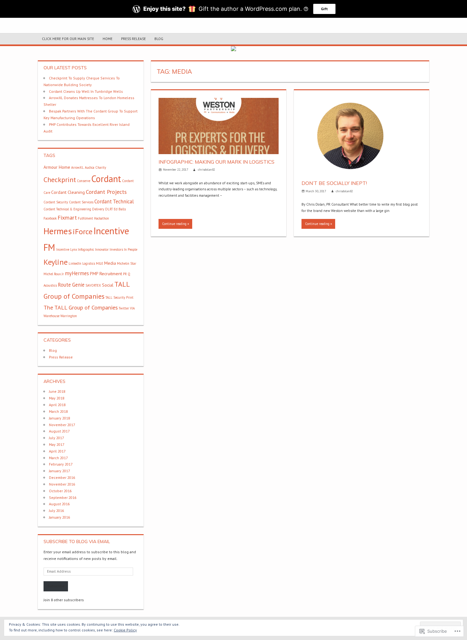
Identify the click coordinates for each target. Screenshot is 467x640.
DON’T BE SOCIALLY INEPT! (334, 183)
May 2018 (56, 398)
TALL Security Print (119, 297)
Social (107, 285)
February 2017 (60, 464)
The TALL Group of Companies (81, 307)
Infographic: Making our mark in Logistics (216, 162)
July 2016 (56, 510)
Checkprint (60, 179)
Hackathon (101, 218)
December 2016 (62, 477)
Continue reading (174, 223)
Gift (324, 8)
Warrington (68, 316)
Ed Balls (120, 209)
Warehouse (51, 316)
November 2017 (62, 424)
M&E (99, 263)
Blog (158, 39)
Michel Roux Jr (54, 274)
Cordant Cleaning (68, 192)
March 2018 (58, 411)
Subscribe (55, 585)
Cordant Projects (106, 191)
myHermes (77, 273)
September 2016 (62, 497)
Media (110, 263)
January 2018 (59, 418)
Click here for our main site (68, 39)
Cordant (106, 179)
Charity (100, 167)
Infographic (86, 249)
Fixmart (67, 217)
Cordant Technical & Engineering (67, 209)
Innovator (102, 249)
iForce (82, 231)
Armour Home (57, 167)
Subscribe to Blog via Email (77, 541)
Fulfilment (85, 218)
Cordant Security (56, 202)
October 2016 (60, 490)
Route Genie (71, 284)
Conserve (83, 181)
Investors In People (123, 249)
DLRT (109, 209)
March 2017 (58, 457)
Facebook (50, 218)
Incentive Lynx (66, 249)
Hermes (58, 231)
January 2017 (59, 470)
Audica (89, 167)
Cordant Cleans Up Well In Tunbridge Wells (86, 91)
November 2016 (62, 484)
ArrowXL (77, 167)
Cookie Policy (125, 630)
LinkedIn (75, 263)
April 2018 (57, 404)
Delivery (98, 209)
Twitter (124, 308)
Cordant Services (81, 202)
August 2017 (59, 431)
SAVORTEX (93, 285)
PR (125, 274)
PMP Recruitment (106, 273)
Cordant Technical (114, 201)
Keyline (56, 262)
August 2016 (59, 503)
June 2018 (57, 391)
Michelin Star (126, 263)
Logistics (88, 263)
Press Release (133, 39)
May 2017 (56, 444)
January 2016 (59, 517)
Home (107, 39)
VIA (132, 308)
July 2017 (56, 437)
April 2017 (57, 451)
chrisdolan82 (206, 169)
